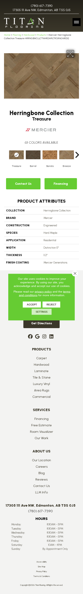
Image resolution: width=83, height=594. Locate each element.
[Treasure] (16, 154)
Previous (6, 149)
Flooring (17, 35)
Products (41, 35)
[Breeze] (66, 154)
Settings (42, 311)
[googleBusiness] (37, 336)
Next (77, 149)
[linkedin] (51, 336)
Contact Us (23, 184)
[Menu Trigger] (77, 22)
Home (7, 35)
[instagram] (44, 336)
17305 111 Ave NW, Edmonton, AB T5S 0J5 (42, 10)
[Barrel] (33, 154)
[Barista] (50, 154)
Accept (32, 304)
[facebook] (30, 336)
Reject (51, 304)
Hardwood (29, 35)
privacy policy (43, 291)
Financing (61, 184)
